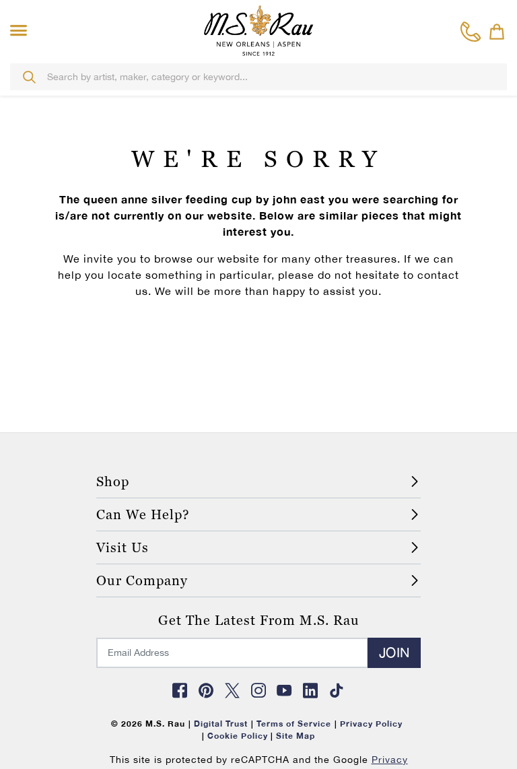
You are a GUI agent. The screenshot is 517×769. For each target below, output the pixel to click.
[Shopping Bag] (497, 32)
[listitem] (145, 555)
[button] (21, 31)
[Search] (29, 76)
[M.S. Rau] (258, 30)
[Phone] (470, 32)
